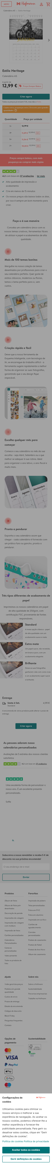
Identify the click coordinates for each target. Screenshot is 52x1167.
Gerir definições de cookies (26, 1158)
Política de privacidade (36, 1141)
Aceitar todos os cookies (26, 1149)
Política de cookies (12, 1141)
